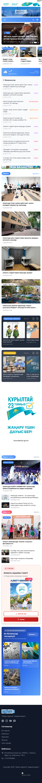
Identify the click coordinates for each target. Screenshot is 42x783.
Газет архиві (6, 743)
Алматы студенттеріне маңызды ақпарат (27, 61)
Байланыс (5, 734)
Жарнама (5, 737)
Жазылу (4, 740)
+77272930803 (9, 758)
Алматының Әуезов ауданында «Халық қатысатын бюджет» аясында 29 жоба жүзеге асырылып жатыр (19, 307)
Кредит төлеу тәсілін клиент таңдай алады (8, 61)
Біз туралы (6, 731)
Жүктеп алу (22, 614)
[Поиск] (33, 19)
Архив (22, 619)
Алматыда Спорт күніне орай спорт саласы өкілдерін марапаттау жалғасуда (18, 204)
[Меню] (4, 19)
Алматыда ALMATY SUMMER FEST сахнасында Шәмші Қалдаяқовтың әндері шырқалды (19, 487)
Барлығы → (36, 173)
